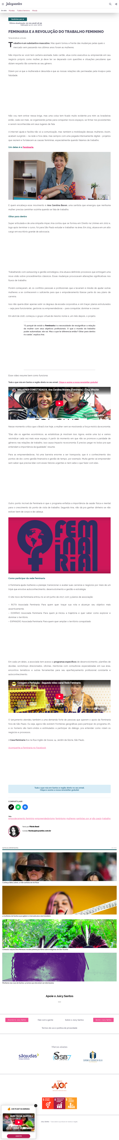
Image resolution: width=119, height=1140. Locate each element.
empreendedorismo (45, 818)
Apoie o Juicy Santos (103, 1020)
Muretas (12, 11)
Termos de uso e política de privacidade (59, 1028)
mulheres (71, 818)
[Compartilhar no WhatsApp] (18, 807)
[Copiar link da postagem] (11, 807)
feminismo (60, 818)
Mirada (34, 11)
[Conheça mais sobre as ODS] (59, 1103)
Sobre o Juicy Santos (74, 1020)
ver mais (114, 848)
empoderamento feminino (21, 818)
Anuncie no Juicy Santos (17, 1020)
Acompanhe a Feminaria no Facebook (27, 747)
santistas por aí (83, 818)
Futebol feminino (23, 11)
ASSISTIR (19, 1136)
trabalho (106, 818)
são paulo (97, 818)
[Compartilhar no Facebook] (25, 807)
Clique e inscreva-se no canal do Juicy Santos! (65, 382)
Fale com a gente (45, 1020)
